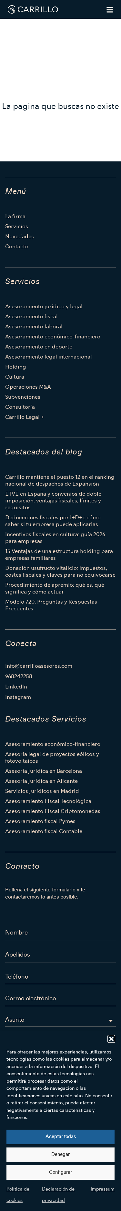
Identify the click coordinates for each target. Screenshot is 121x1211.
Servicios (16, 226)
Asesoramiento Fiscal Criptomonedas (52, 811)
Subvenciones (22, 397)
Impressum (103, 1189)
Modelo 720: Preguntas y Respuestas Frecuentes (51, 605)
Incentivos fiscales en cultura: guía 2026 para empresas (55, 538)
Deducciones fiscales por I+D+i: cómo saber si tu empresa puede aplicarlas (53, 521)
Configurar (60, 1172)
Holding (15, 366)
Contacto (16, 246)
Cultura (14, 376)
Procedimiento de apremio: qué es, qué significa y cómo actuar (54, 588)
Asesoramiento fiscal (31, 316)
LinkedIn (16, 686)
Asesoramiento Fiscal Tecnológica (48, 801)
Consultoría (20, 407)
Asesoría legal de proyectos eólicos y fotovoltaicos (52, 757)
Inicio (11, 24)
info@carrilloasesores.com (38, 666)
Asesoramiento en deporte (38, 346)
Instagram (18, 697)
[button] (111, 1039)
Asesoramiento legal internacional (48, 356)
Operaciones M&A (28, 386)
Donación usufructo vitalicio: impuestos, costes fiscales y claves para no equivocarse (60, 571)
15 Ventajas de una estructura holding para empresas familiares (59, 554)
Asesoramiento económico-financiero (52, 336)
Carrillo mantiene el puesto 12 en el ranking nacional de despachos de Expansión (60, 480)
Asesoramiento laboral (34, 326)
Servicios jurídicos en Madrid (42, 791)
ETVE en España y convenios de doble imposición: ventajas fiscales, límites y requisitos (53, 500)
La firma (15, 216)
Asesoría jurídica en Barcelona (43, 771)
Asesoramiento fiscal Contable (43, 831)
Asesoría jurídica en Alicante (41, 781)
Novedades (19, 236)
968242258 (18, 676)
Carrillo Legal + (24, 417)
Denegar (60, 1154)
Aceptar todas (60, 1136)
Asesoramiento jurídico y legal (44, 306)
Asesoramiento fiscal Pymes (40, 821)
